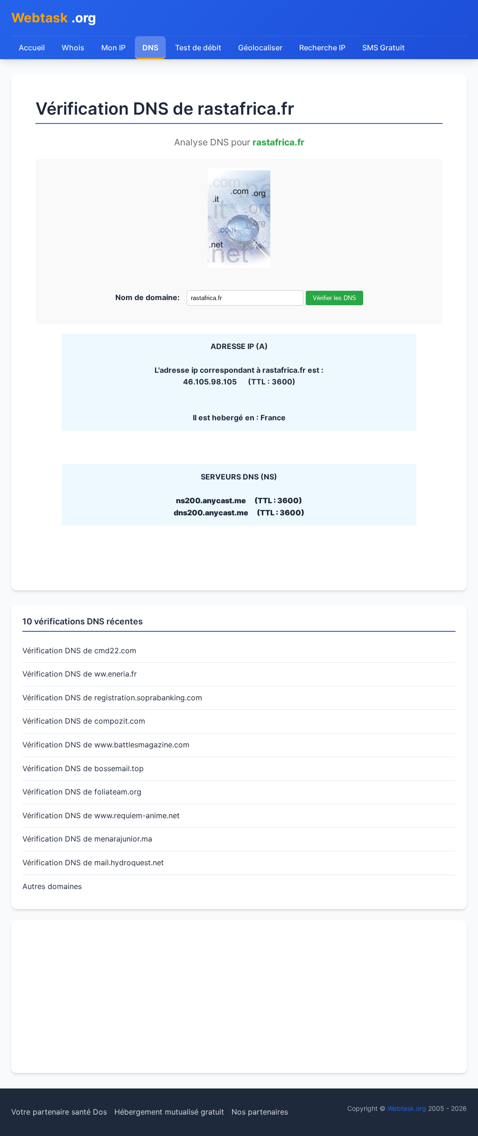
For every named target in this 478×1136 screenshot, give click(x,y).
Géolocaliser (260, 47)
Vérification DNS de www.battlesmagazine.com (106, 744)
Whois (73, 47)
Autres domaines (52, 886)
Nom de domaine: (147, 297)
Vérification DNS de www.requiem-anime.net (101, 815)
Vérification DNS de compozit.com (83, 720)
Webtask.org (406, 1108)
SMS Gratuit (383, 47)
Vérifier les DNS (334, 297)
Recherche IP (322, 47)
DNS (150, 47)
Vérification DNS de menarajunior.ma (87, 838)
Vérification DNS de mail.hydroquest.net (93, 862)
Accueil (32, 47)
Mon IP (113, 47)
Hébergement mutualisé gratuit (169, 1111)
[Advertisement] (239, 996)
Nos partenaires (260, 1111)
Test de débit (198, 47)
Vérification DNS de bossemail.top (83, 768)
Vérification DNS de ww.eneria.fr (79, 673)
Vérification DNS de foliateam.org (81, 791)
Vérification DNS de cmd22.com (79, 650)
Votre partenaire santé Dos (59, 1111)
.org (53, 18)
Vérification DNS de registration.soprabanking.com (112, 697)
